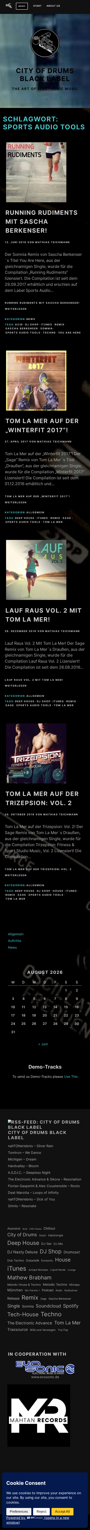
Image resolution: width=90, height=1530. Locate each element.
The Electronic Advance (29, 1323)
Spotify (71, 1306)
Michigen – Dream (22, 1159)
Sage (67, 518)
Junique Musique (38, 1269)
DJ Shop (32, 324)
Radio (59, 1290)
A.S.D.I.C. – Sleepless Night (29, 1172)
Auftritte (14, 941)
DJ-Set (46, 1244)
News (30, 319)
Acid (19, 324)
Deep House (25, 518)
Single (13, 1306)
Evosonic (47, 1260)
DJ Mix (58, 1243)
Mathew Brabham (29, 1277)
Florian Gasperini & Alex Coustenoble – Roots (44, 1186)
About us (53, 6)
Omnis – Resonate (22, 1206)
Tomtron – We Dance (24, 1152)
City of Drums (22, 1234)
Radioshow (70, 1290)
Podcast (48, 1290)
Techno (49, 332)
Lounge (72, 1269)
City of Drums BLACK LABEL (45, 75)
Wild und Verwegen (43, 1329)
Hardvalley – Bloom (23, 1166)
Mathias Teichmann (52, 242)
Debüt (42, 1235)
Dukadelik (32, 1260)
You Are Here (69, 332)
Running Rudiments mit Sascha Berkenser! (41, 221)
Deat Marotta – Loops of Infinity (33, 1192)
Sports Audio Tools (23, 332)
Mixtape (74, 1284)
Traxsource (17, 1329)
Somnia (46, 328)
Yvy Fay (63, 1329)
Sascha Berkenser (21, 328)
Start (37, 6)
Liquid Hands (58, 1269)
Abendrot (13, 1228)
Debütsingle (55, 1235)
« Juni (43, 1044)
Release (13, 1298)
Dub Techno (15, 1260)
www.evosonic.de (45, 1377)
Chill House (35, 1229)
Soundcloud (48, 1306)
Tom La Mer (53, 522)
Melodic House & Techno (24, 1284)
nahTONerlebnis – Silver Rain (30, 1146)
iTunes (46, 324)
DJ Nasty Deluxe (22, 1252)
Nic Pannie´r (32, 1290)
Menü (21, 6)
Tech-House (23, 1314)
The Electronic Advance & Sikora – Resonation (44, 1179)
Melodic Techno (55, 1284)
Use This (71, 1076)
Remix (59, 324)
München (15, 1290)
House (58, 890)
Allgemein (35, 512)
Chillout (49, 1228)
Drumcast (72, 1252)
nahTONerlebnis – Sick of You (31, 1199)
